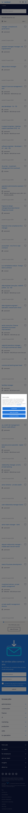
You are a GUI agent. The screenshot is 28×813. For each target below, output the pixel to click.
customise (14, 408)
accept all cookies (14, 416)
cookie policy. (18, 404)
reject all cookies (14, 412)
